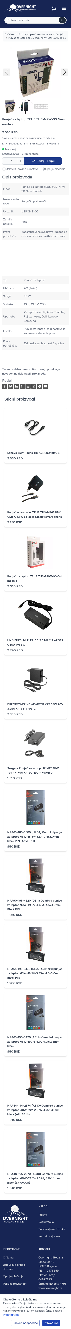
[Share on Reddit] (28, 386)
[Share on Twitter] (10, 386)
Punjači (60, 34)
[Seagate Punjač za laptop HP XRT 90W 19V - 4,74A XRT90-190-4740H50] (35, 743)
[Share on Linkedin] (16, 386)
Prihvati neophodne (25, 1323)
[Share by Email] (45, 386)
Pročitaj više (11, 1314)
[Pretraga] (62, 20)
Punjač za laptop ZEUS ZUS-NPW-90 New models (37, 37)
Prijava (42, 1214)
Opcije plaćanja (13, 1276)
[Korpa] (54, 8)
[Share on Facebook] (4, 386)
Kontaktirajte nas (49, 1236)
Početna (9, 34)
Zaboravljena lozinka (51, 1229)
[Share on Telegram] (39, 386)
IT (19, 34)
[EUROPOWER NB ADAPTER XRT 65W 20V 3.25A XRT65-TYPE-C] (35, 679)
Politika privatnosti (15, 1283)
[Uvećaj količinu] (20, 161)
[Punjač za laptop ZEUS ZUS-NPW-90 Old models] (35, 551)
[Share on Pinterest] (22, 386)
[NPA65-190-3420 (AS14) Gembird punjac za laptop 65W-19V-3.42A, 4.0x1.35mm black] (35, 1012)
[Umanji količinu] (5, 161)
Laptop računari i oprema (38, 34)
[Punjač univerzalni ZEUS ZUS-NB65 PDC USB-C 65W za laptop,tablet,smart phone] (35, 487)
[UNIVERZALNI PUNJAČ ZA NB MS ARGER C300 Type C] (35, 615)
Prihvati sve (51, 1323)
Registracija (46, 1222)
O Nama (8, 1257)
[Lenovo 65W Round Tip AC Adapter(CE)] (35, 428)
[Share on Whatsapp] (33, 386)
